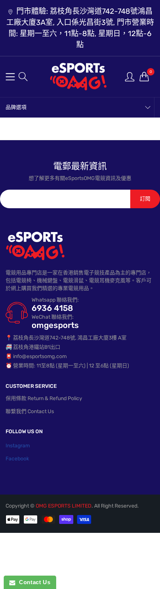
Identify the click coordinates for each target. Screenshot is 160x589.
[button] (23, 76)
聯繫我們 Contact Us (30, 411)
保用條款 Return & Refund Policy (44, 398)
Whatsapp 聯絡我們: (55, 300)
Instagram (18, 445)
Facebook (17, 459)
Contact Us (32, 582)
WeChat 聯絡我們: (53, 317)
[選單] (10, 76)
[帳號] (129, 76)
